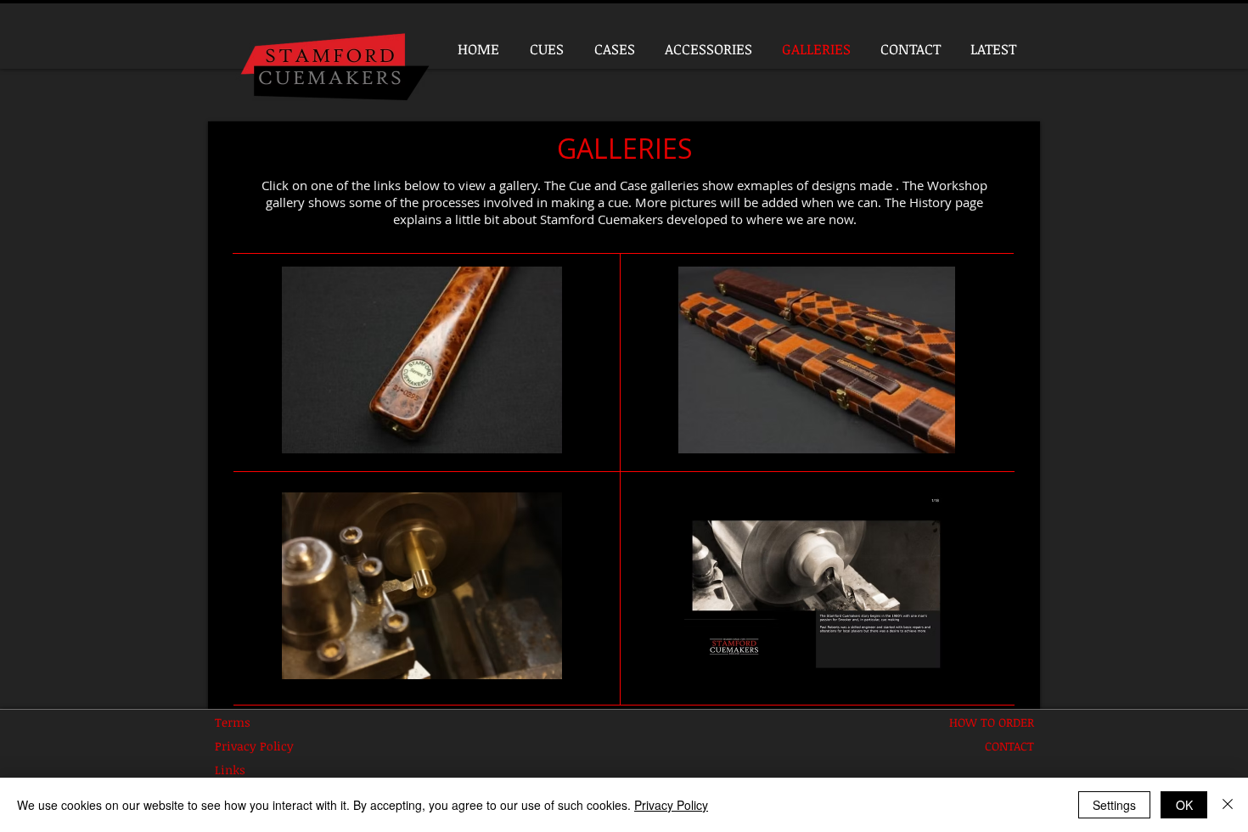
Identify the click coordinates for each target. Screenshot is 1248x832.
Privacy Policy (671, 804)
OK (1184, 804)
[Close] (1227, 804)
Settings (1114, 804)
